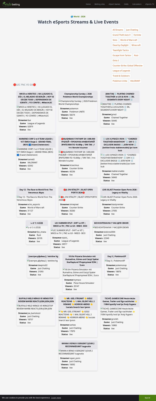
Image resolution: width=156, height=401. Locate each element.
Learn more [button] (56, 398)
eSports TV (149, 4)
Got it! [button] (147, 398)
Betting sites (100, 4)
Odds (126, 4)
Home (88, 4)
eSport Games (114, 4)
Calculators (136, 4)
